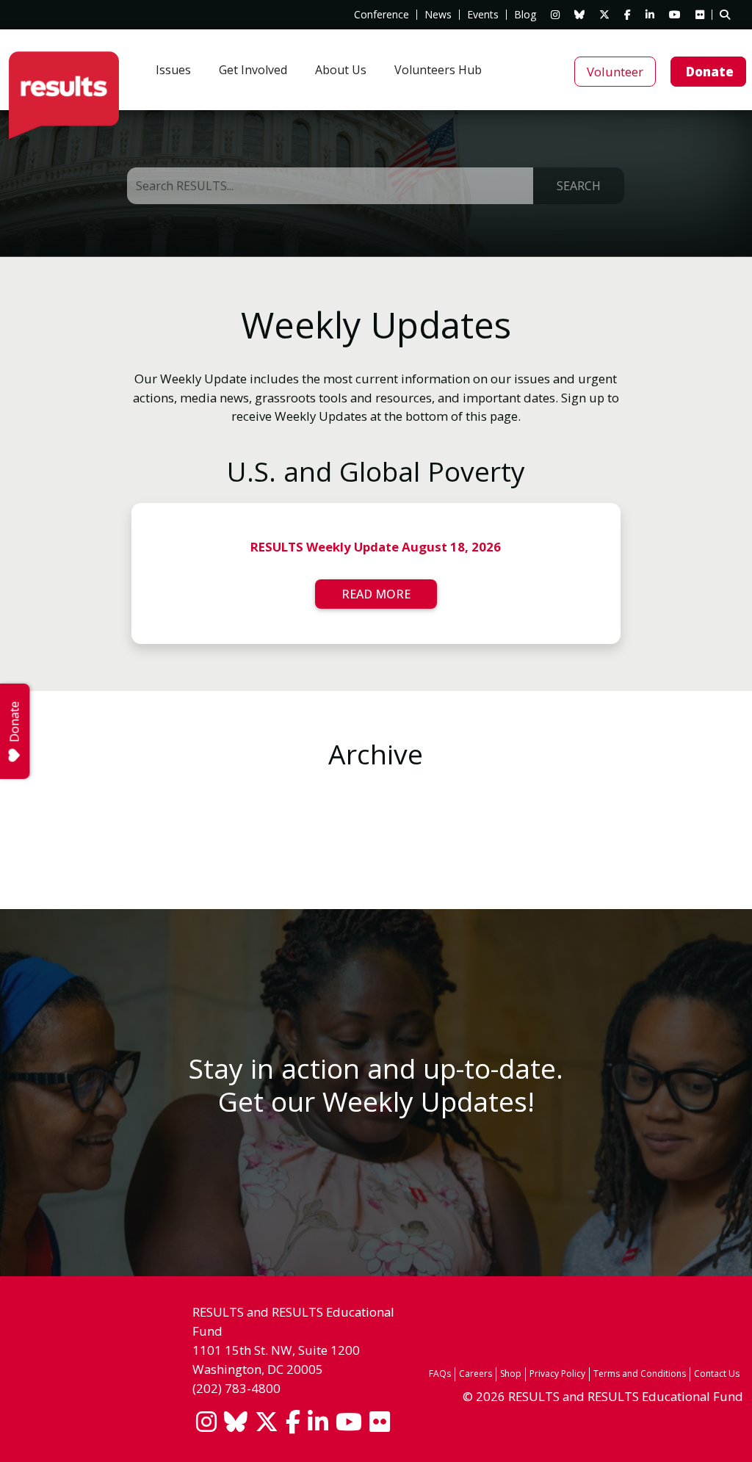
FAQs (440, 1373)
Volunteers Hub (438, 70)
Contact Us (717, 1373)
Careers (475, 1373)
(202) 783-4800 (236, 1388)
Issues (173, 70)
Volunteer (615, 71)
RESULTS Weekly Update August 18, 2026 (375, 546)
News (438, 15)
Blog (525, 15)
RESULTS (64, 95)
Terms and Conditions (639, 1373)
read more (376, 594)
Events (483, 15)
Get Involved (253, 70)
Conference (381, 15)
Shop (510, 1373)
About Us (340, 70)
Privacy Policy (557, 1373)
